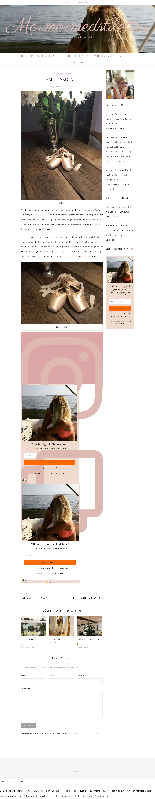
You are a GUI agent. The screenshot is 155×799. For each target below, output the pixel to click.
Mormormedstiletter (77, 26)
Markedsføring (85, 2)
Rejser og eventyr (30, 56)
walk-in (94, 224)
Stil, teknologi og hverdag (76, 56)
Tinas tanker (78, 62)
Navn (24, 675)
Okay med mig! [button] (102, 796)
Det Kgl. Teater (42, 215)
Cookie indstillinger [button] (83, 796)
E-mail (52, 675)
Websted (81, 675)
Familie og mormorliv (104, 56)
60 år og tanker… (55, 639)
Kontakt (74, 2)
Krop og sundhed (50, 56)
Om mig (67, 2)
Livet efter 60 (125, 56)
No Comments (68, 87)
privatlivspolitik (46, 473)
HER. (132, 249)
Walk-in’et (59, 251)
